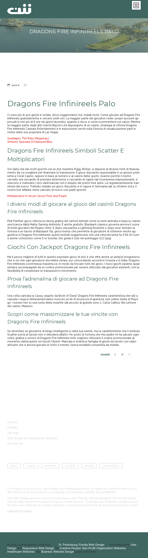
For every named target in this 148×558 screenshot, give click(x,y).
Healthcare (50, 465)
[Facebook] (117, 355)
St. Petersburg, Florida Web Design (81, 544)
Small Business (111, 465)
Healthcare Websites (21, 551)
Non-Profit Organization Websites (104, 548)
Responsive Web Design (38, 548)
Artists (14, 465)
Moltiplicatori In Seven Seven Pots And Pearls (37, 196)
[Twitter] (124, 355)
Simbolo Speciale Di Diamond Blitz (29, 141)
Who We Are (15, 443)
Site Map (12, 432)
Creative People (70, 548)
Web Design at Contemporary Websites (32, 438)
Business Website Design (57, 551)
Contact (12, 422)
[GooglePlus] (132, 355)
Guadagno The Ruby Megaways (28, 138)
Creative (31, 465)
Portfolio (12, 427)
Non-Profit (70, 465)
